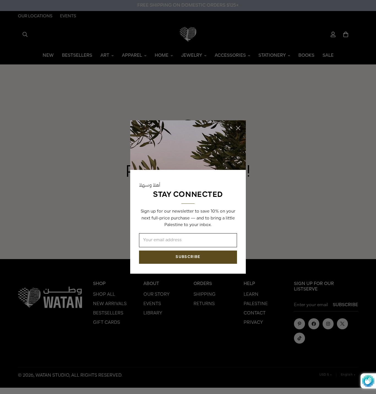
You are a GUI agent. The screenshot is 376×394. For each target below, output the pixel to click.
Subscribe (188, 257)
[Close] (238, 128)
